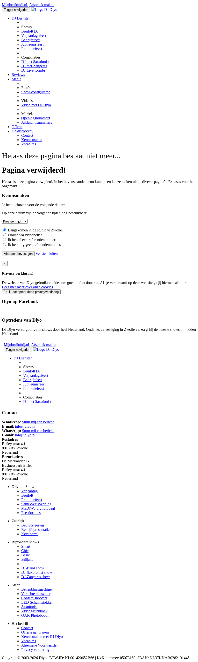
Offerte (17, 127)
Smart (25, 546)
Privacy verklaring (35, 650)
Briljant (27, 559)
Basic (25, 555)
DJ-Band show (32, 568)
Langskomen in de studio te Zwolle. (35, 230)
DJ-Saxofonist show (36, 572)
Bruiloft (27, 495)
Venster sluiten (46, 253)
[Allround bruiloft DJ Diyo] (44, 9)
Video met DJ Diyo (36, 105)
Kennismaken (31, 140)
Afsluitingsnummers (36, 122)
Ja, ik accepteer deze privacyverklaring (31, 292)
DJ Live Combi (33, 70)
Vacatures (28, 144)
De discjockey (22, 131)
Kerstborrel (29, 534)
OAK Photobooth (35, 615)
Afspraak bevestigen (18, 254)
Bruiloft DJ (29, 31)
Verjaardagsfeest (33, 36)
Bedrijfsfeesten (32, 525)
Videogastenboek (34, 611)
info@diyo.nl (25, 426)
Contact (27, 135)
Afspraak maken (41, 5)
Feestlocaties (31, 513)
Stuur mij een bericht (38, 422)
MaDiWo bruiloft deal (38, 508)
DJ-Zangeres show (35, 577)
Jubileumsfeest (32, 44)
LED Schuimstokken (37, 602)
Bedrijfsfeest (30, 40)
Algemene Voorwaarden (39, 645)
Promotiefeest (31, 49)
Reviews (18, 75)
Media (16, 79)
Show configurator (35, 92)
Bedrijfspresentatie (35, 529)
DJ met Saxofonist (35, 62)
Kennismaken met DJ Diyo (42, 637)
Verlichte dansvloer (35, 594)
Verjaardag (29, 491)
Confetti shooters (34, 598)
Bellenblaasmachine (36, 589)
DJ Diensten (21, 18)
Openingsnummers (35, 118)
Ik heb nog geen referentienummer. (34, 245)
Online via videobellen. (25, 235)
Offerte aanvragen (35, 632)
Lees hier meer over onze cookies (27, 287)
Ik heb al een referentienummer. (31, 240)
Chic (24, 551)
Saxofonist (29, 607)
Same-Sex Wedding (36, 504)
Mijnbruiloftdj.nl (15, 5)
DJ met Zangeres (34, 66)
